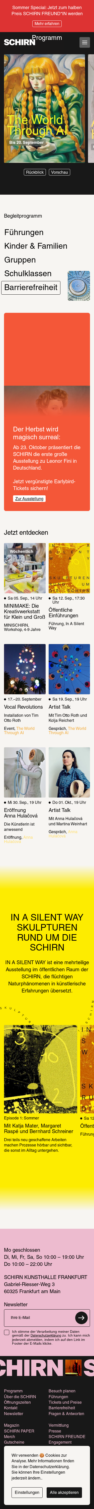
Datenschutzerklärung (46, 1335)
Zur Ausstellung (29, 499)
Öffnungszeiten (17, 1402)
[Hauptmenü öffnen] (84, 42)
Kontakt (10, 1408)
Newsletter (13, 1414)
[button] (35, 172)
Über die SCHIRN (20, 1397)
